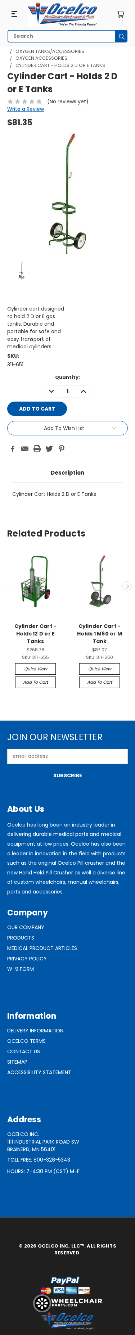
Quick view (35, 669)
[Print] (37, 448)
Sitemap (17, 1061)
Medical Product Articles (42, 948)
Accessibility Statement (39, 1072)
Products (20, 937)
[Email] (24, 448)
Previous (8, 585)
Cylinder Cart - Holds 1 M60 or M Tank (99, 634)
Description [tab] (67, 472)
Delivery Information (35, 1030)
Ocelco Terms (26, 1041)
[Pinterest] (61, 448)
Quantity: (67, 377)
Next (127, 585)
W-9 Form (20, 969)
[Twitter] (49, 448)
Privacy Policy (27, 958)
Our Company (25, 927)
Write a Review (25, 109)
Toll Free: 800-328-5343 (38, 1159)
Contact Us (23, 1051)
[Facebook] (12, 448)
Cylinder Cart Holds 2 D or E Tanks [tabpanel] (54, 494)
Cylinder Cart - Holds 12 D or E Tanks (35, 634)
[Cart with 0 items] (120, 14)
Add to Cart (35, 682)
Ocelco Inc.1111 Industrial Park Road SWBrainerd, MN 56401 (43, 1142)
